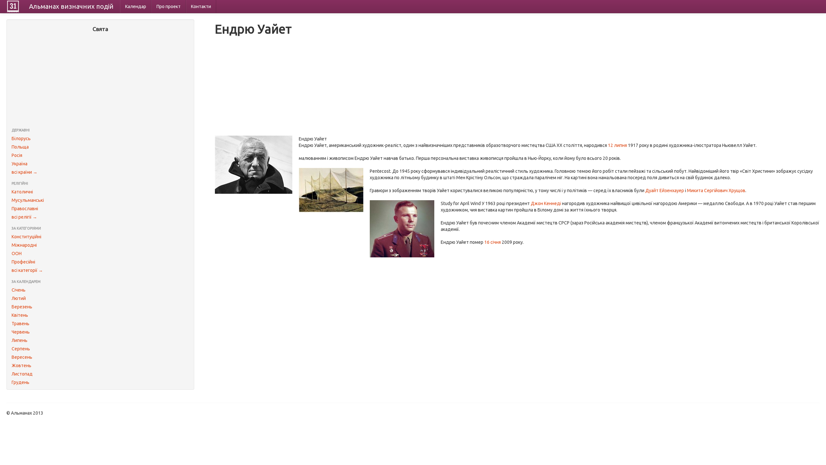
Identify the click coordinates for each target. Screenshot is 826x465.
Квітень (20, 315)
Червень (21, 332)
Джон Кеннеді (546, 203)
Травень (20, 323)
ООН (17, 253)
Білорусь (21, 138)
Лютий (19, 298)
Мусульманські (28, 200)
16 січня (492, 242)
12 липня (617, 145)
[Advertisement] (100, 81)
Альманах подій (71, 6)
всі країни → (24, 172)
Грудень (20, 382)
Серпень (21, 348)
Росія (17, 155)
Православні (25, 208)
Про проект (168, 6)
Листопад (22, 374)
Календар (135, 6)
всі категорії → (27, 270)
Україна (19, 163)
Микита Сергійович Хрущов (716, 190)
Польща (20, 147)
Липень (19, 340)
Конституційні (26, 236)
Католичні (22, 191)
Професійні (23, 261)
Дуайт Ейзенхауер (664, 190)
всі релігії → (24, 217)
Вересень (22, 357)
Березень (22, 306)
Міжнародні (24, 245)
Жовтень (21, 365)
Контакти (201, 6)
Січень (18, 290)
